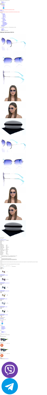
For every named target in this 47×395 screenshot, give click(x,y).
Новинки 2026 (4, 20)
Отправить (7, 240)
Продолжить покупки (3, 358)
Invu (3, 17)
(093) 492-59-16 (3, 5)
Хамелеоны (4, 16)
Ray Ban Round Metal (5, 23)
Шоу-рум (3, 1)
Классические (4, 15)
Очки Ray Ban (3, 327)
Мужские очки (3, 326)
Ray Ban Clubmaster (5, 24)
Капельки (4, 14)
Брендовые (4, 18)
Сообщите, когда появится (3, 239)
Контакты (3, 2)
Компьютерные (3, 328)
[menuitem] (24, 15)
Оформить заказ (6, 358)
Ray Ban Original (4, 22)
